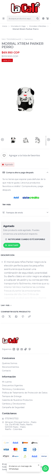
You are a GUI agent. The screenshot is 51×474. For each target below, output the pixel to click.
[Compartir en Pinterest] (23, 316)
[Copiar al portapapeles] (29, 316)
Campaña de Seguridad (13, 407)
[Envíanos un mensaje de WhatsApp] (45, 468)
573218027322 (11, 418)
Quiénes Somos (9, 363)
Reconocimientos (10, 367)
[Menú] (3, 18)
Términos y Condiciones (13, 389)
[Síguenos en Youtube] (21, 349)
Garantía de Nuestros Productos (17, 400)
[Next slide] (48, 140)
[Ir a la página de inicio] (25, 7)
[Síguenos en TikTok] (25, 349)
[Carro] (47, 18)
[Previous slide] (3, 140)
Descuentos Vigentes (12, 385)
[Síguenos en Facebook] (17, 349)
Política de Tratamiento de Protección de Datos (24, 392)
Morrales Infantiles (37, 26)
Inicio (4, 26)
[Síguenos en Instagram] (14, 349)
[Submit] (37, 18)
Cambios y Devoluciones (13, 403)
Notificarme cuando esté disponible (26, 239)
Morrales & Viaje (18, 26)
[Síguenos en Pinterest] (29, 349)
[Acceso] (43, 18)
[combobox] (23, 18)
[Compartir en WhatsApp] (16, 316)
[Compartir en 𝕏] (9, 316)
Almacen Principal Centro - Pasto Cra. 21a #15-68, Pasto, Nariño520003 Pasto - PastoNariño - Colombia (20, 426)
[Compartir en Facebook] (3, 316)
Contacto (6, 370)
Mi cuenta (7, 382)
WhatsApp (13, 245)
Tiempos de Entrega (11, 396)
